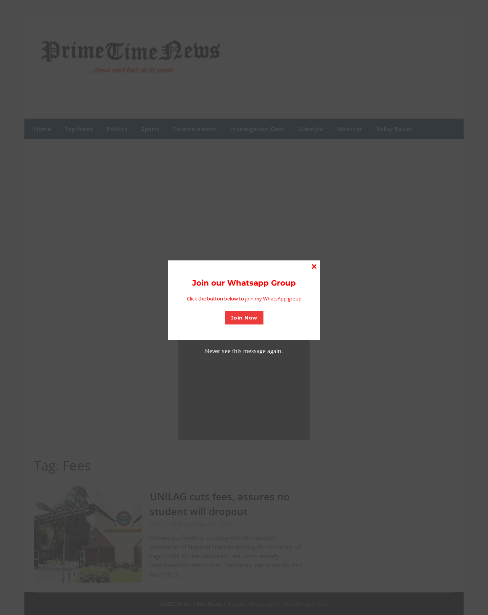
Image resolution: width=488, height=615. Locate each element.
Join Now (244, 318)
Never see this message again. (244, 351)
